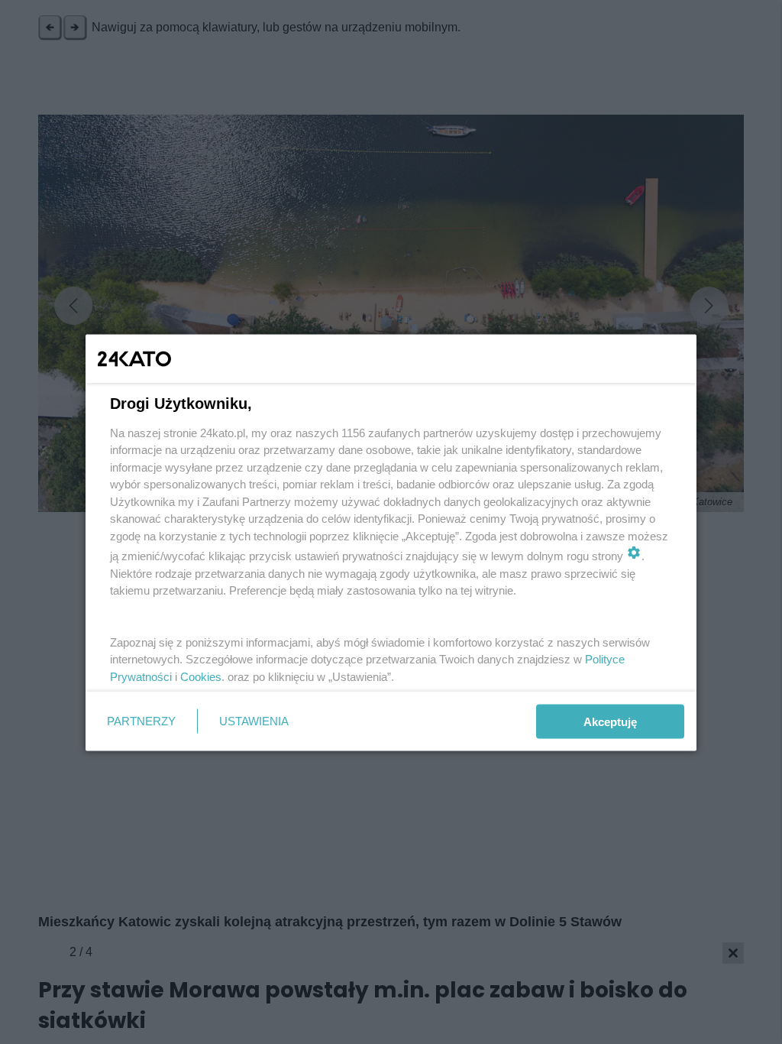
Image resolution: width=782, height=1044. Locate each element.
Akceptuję (610, 721)
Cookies (200, 676)
